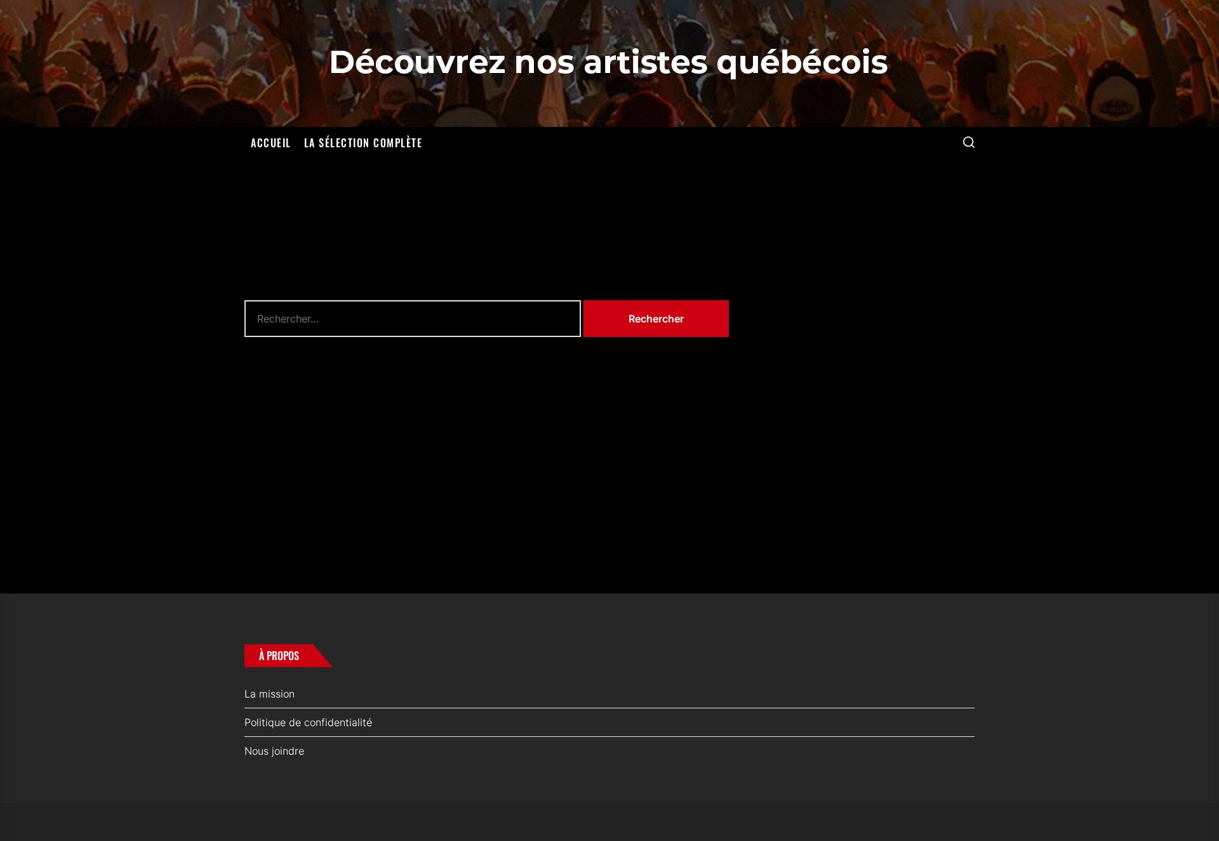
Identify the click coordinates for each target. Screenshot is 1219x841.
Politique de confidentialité (308, 722)
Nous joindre (274, 751)
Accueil (271, 142)
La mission (269, 693)
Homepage (487, 423)
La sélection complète (363, 142)
